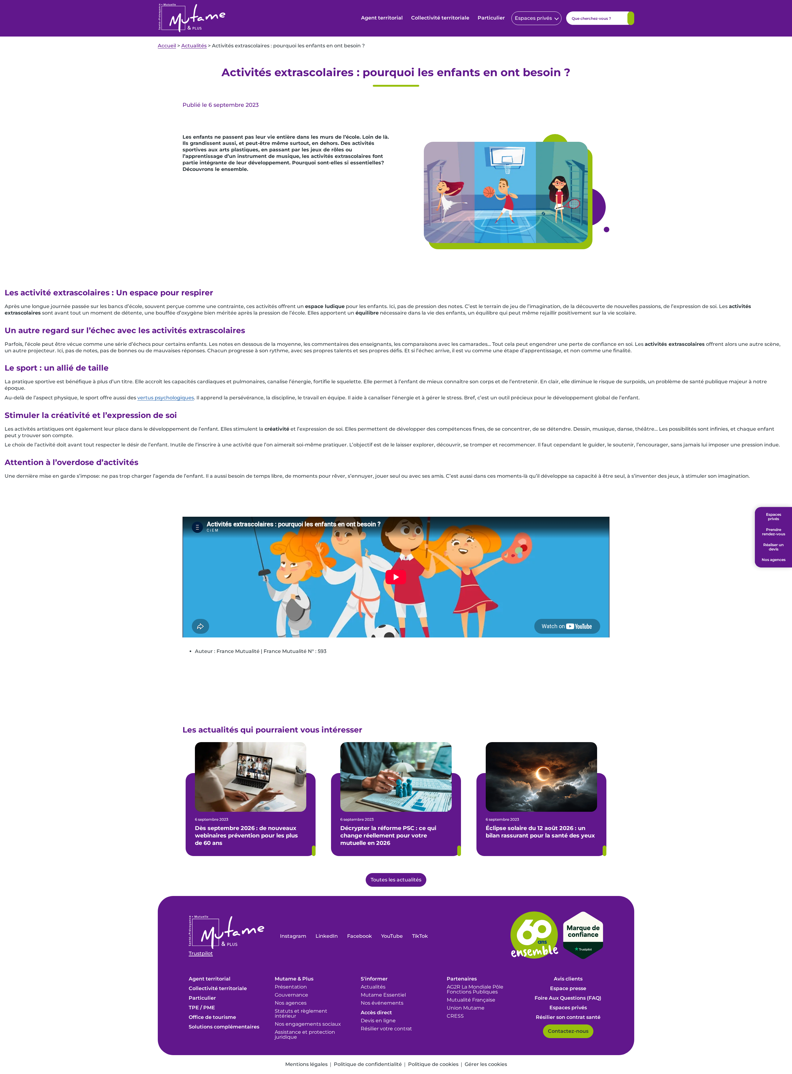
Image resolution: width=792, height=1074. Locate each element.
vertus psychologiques (165, 398)
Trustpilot (201, 953)
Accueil (167, 46)
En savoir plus (314, 851)
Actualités (194, 46)
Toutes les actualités (396, 880)
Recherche (630, 18)
